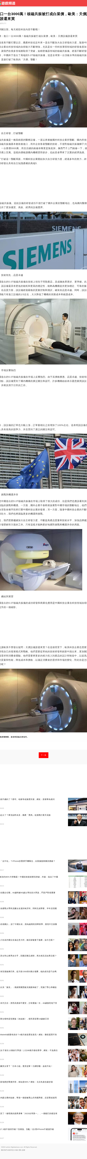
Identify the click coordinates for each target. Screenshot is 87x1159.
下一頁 (43, 755)
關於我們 (4, 1150)
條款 (16, 1150)
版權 (23, 1150)
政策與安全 (11, 1150)
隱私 (20, 1150)
